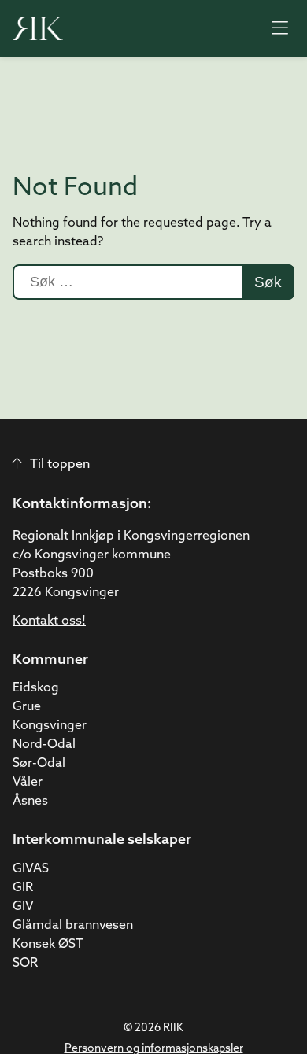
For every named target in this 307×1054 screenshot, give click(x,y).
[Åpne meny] (279, 28)
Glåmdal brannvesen (73, 925)
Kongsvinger (50, 726)
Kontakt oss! (49, 621)
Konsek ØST (48, 944)
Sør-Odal (39, 763)
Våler (28, 782)
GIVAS (31, 869)
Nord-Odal (44, 745)
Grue (27, 707)
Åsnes (30, 801)
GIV (23, 907)
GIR (23, 888)
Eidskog (36, 688)
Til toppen (60, 465)
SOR (25, 963)
